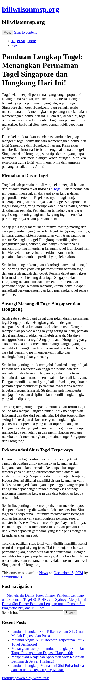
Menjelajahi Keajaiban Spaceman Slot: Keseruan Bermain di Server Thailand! (47, 659)
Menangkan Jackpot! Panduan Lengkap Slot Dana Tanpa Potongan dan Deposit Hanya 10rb (48, 650)
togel (15, 45)
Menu (7, 32)
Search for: (10, 613)
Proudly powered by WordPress (25, 678)
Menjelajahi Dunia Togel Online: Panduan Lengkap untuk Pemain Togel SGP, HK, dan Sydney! (43, 597)
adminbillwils (12, 577)
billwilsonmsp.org (30, 9)
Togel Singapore (23, 41)
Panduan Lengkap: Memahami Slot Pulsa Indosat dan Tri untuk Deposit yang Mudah (48, 668)
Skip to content (25, 32)
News (43, 573)
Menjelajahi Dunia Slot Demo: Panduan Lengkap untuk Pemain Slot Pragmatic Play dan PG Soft (44, 603)
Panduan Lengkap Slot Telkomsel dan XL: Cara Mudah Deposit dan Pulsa (47, 633)
